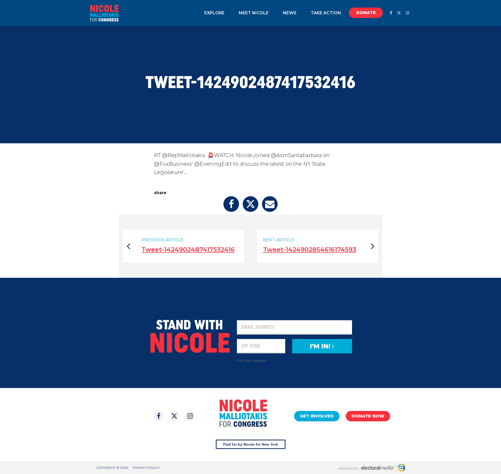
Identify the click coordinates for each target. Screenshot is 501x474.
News (289, 12)
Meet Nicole (254, 12)
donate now (367, 416)
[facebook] (391, 12)
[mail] (270, 204)
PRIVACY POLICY (146, 468)
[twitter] (399, 12)
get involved (317, 416)
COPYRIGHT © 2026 (112, 468)
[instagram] (407, 12)
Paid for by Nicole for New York (250, 444)
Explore (214, 12)
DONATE (366, 12)
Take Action (326, 12)
